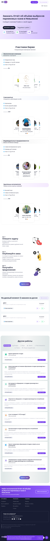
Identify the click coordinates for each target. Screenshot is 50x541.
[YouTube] (21, 519)
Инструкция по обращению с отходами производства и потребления (23, 384)
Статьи (14, 508)
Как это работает (5, 503)
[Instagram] (18, 519)
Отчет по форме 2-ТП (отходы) (16, 414)
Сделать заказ (25, 284)
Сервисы (3, 506)
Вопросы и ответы (29, 503)
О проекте (3, 501)
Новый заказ (16, 501)
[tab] (7, 345)
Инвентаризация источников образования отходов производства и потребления (26, 367)
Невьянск (45, 5)
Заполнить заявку (9, 27)
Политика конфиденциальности (25, 538)
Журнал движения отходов (15, 353)
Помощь (27, 501)
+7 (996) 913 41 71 (15, 517)
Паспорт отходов (17, 503)
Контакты (27, 506)
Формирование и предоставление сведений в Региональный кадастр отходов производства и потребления (25, 460)
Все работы (15, 506)
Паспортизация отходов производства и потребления (23, 428)
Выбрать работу (42, 360)
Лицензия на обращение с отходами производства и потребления (26, 399)
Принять (39, 537)
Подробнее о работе (23, 27)
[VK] (12, 519)
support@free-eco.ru (17, 516)
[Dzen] (16, 519)
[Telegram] (14, 519)
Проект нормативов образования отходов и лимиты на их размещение (24, 444)
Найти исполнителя (42, 491)
